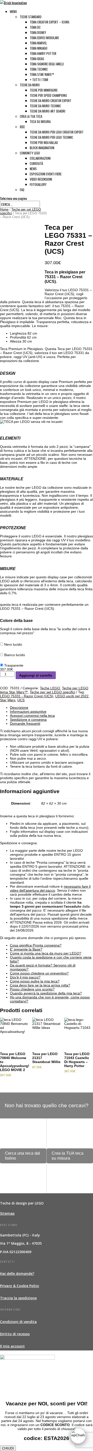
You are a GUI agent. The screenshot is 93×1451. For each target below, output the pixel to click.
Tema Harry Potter (43, 53)
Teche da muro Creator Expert (50, 100)
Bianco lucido (14, 655)
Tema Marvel (38, 42)
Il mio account (12, 1346)
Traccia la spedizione (18, 1298)
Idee (22, 126)
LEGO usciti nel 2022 (72, 696)
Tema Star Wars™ (42, 74)
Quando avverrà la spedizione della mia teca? (46, 993)
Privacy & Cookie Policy (19, 1285)
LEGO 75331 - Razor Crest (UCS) (26, 696)
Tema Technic (39, 69)
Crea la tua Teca (31, 116)
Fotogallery (38, 184)
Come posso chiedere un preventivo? (39, 973)
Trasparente (13, 665)
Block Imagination (42, 147)
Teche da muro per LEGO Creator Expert (57, 131)
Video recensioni (41, 179)
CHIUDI (8, 1448)
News (33, 168)
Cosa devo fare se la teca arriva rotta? (40, 985)
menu (13, 11)
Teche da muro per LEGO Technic (51, 137)
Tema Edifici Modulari (44, 37)
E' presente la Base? (26, 949)
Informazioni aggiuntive (28, 712)
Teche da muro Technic (45, 105)
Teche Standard (30, 16)
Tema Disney (38, 32)
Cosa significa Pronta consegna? (36, 945)
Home (4, 209)
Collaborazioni (40, 158)
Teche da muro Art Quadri (47, 111)
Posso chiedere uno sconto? (32, 989)
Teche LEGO (50, 688)
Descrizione (19, 708)
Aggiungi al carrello (35, 675)
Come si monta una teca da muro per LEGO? (45, 953)
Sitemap (7, 1213)
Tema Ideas (37, 58)
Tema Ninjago (38, 48)
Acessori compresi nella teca (32, 716)
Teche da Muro (30, 84)
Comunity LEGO (30, 152)
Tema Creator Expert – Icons (49, 21)
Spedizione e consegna (28, 720)
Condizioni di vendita (18, 1321)
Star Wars (7, 700)
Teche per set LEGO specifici (52, 692)
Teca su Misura (40, 121)
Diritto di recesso (15, 1333)
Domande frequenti (25, 724)
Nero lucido (13, 644)
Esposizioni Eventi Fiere (46, 173)
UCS (21, 700)
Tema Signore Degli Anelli (47, 63)
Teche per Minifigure (44, 90)
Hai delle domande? (17, 1273)
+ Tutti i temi (39, 79)
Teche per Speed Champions (48, 95)
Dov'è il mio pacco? (25, 977)
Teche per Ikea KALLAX (44, 142)
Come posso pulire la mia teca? (35, 981)
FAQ (22, 189)
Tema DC (35, 27)
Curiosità (36, 163)
